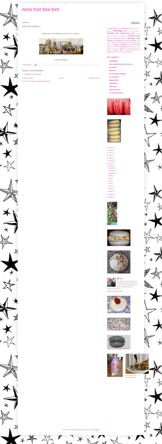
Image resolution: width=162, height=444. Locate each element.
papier (111, 46)
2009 (110, 194)
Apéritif (136, 28)
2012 (110, 160)
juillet (110, 175)
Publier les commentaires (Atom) (40, 81)
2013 (110, 158)
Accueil (61, 78)
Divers (127, 40)
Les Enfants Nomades (116, 93)
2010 (110, 166)
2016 (110, 150)
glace (136, 42)
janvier (110, 191)
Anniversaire (125, 28)
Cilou (120, 278)
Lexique (109, 44)
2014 (110, 155)
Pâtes (117, 46)
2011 (110, 163)
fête (130, 42)
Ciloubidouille (113, 61)
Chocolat (116, 36)
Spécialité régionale (133, 48)
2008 (110, 197)
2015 (110, 153)
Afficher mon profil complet (115, 291)
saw (86, 430)
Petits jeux (124, 46)
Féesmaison (113, 67)
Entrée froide (122, 42)
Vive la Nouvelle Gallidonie (117, 74)
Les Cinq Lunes (114, 77)
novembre (111, 170)
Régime (109, 48)
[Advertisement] (117, 390)
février (110, 188)
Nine (132, 44)
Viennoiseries (127, 52)
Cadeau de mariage (133, 31)
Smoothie (122, 48)
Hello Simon (113, 86)
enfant (134, 40)
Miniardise (125, 44)
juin (109, 178)
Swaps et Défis (118, 50)
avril (109, 183)
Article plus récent (28, 78)
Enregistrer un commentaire (33, 74)
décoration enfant (118, 38)
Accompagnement (112, 28)
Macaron (116, 44)
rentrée (115, 48)
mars (110, 186)
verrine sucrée (118, 52)
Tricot (128, 50)
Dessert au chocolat (114, 40)
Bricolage (118, 31)
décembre (111, 168)
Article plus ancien (94, 78)
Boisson (109, 31)
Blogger (97, 430)
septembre (111, 173)
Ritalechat (112, 70)
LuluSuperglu (113, 83)
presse (136, 46)
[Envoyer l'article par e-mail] (35, 64)
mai (109, 181)
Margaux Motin (113, 80)
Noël (138, 44)
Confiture (123, 36)
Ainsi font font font (40, 9)
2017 (110, 148)
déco (108, 38)
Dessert (131, 38)
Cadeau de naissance (118, 33)
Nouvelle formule (114, 89)
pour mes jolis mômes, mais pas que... (121, 64)
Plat (131, 46)
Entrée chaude (111, 42)
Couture (132, 36)
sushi (108, 50)
